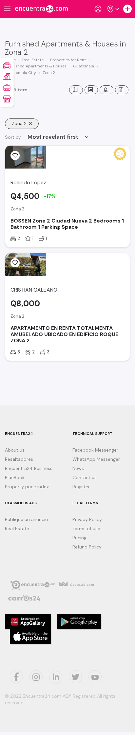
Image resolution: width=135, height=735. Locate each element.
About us (15, 450)
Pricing (79, 538)
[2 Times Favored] (15, 155)
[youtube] (95, 676)
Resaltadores (19, 459)
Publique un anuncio (26, 519)
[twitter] (16, 676)
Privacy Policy (87, 519)
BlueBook (15, 477)
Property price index (27, 487)
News (78, 468)
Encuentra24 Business (28, 468)
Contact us (84, 477)
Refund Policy (87, 547)
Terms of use (86, 528)
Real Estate (17, 528)
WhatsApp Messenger (96, 459)
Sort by (13, 137)
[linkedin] (55, 677)
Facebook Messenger (95, 450)
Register (81, 487)
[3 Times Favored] (15, 262)
